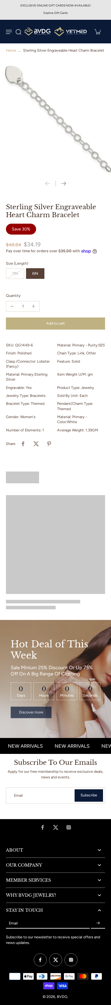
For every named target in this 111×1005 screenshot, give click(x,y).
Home (11, 50)
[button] (55, 323)
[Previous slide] (47, 183)
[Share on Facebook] (23, 443)
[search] (18, 31)
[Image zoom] (55, 117)
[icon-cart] (97, 31)
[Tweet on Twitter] (36, 443)
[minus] (12, 306)
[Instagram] (68, 827)
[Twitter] (55, 827)
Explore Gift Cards (56, 13)
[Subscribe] (98, 923)
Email (18, 795)
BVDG (62, 996)
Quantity (13, 295)
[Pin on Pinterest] (49, 443)
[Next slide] (63, 183)
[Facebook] (42, 827)
